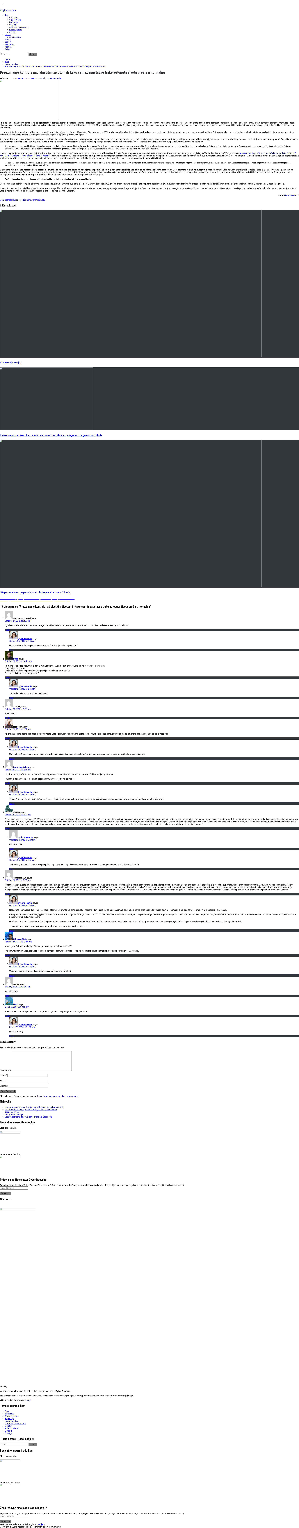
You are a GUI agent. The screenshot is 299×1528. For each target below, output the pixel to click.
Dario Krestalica (21, 767)
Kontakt (8, 42)
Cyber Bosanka (54, 78)
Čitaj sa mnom (15, 20)
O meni (8, 34)
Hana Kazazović (291, 195)
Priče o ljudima (15, 29)
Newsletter (9, 44)
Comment (5, 1070)
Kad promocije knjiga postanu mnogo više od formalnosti (31, 1109)
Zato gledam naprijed (14, 1114)
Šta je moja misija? (11, 362)
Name (3, 1075)
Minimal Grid (39, 1527)
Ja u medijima (15, 37)
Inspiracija (13, 22)
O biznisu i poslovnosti (18, 27)
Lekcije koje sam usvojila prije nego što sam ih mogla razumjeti (34, 1107)
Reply (7, 630)
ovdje (28, 1400)
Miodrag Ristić (20, 939)
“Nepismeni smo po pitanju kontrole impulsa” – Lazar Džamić (35, 592)
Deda (15, 659)
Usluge (8, 39)
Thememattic (54, 1527)
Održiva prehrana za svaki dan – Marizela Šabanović (28, 1117)
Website (4, 1086)
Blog (6, 15)
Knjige (7, 49)
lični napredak (19, 200)
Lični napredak (6, 200)
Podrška (8, 47)
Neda (15, 1004)
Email (3, 1080)
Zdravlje (8, 1433)
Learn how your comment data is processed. (58, 1096)
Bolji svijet (13, 17)
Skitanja (12, 32)
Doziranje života (12, 1112)
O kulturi (12, 24)
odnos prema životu (36, 200)
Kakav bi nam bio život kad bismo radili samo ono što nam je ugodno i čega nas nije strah (51, 435)
